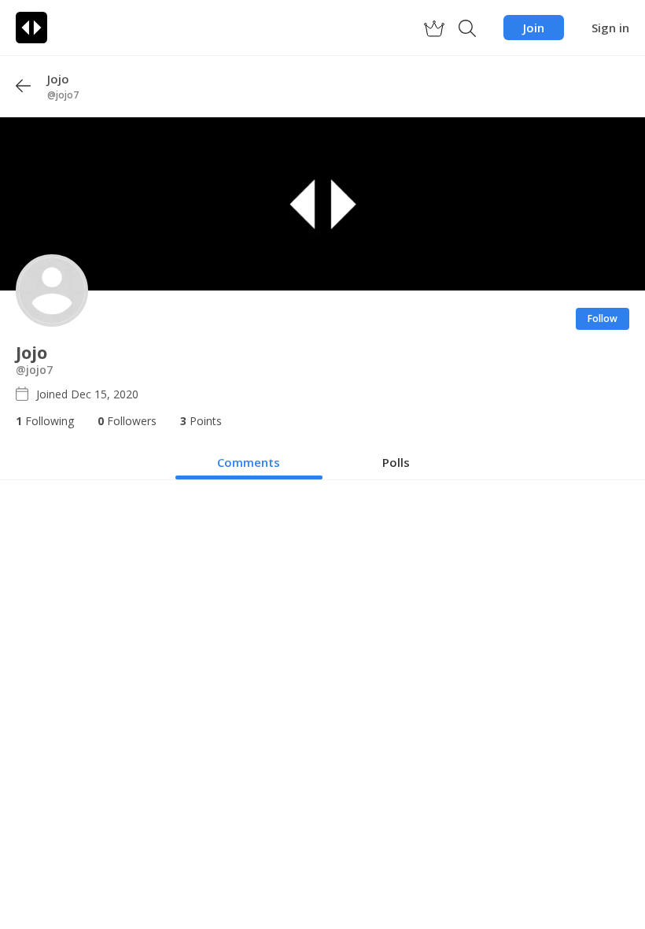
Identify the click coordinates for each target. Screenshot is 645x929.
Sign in (610, 27)
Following (45, 420)
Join (533, 27)
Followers (127, 420)
